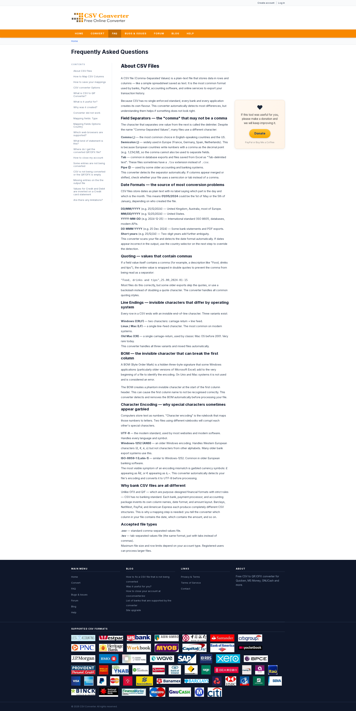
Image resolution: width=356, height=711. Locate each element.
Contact (185, 588)
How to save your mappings (89, 81)
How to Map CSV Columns (88, 76)
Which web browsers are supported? (88, 134)
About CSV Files (82, 70)
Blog (175, 33)
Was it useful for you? (138, 586)
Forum (159, 33)
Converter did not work (86, 112)
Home (79, 33)
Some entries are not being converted (89, 165)
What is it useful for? (85, 101)
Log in (281, 2)
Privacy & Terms (190, 576)
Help (190, 33)
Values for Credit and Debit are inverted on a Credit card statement (89, 191)
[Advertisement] (217, 17)
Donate (259, 133)
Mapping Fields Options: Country (87, 125)
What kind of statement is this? (88, 142)
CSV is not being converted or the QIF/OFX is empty (89, 173)
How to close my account (88, 157)
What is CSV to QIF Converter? (84, 95)
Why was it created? (85, 107)
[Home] (100, 17)
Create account (266, 2)
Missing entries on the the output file (88, 182)
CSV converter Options (86, 87)
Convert (98, 33)
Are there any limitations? (88, 199)
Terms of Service (191, 582)
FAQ (114, 33)
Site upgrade (133, 610)
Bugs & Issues (135, 33)
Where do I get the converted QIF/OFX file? (87, 151)
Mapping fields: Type (85, 118)
